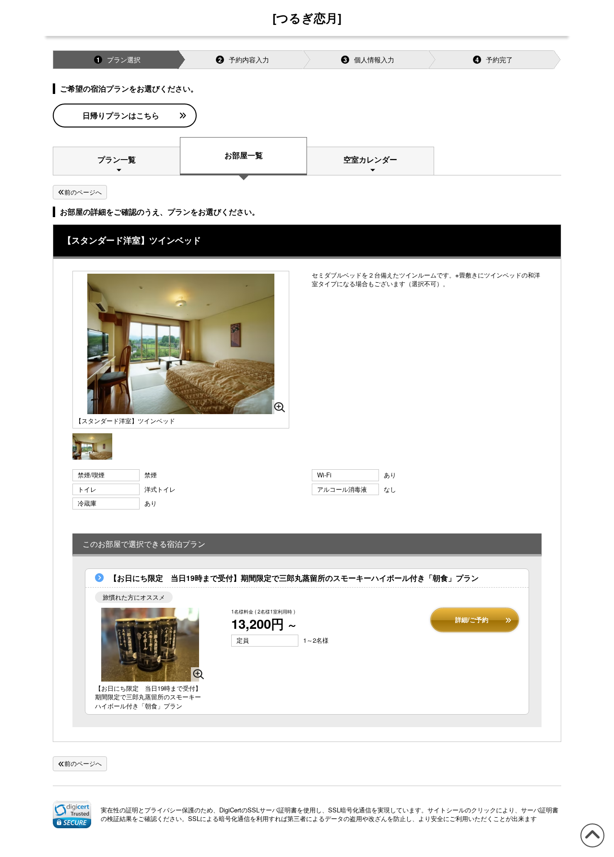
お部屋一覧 (243, 155)
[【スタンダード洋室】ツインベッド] (92, 447)
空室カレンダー (370, 159)
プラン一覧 (116, 159)
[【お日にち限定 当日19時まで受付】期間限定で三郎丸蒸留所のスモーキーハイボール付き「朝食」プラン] (150, 644)
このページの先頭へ (590, 846)
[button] (72, 814)
